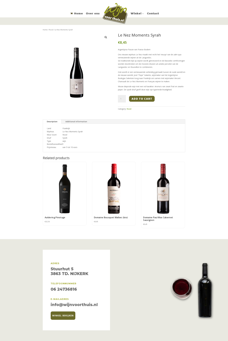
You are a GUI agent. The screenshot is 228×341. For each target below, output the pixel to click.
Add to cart (142, 98)
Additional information (76, 121)
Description (52, 121)
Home (78, 13)
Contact (153, 13)
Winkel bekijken (63, 315)
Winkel (136, 13)
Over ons (93, 13)
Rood (51, 29)
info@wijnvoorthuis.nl (74, 304)
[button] (105, 37)
